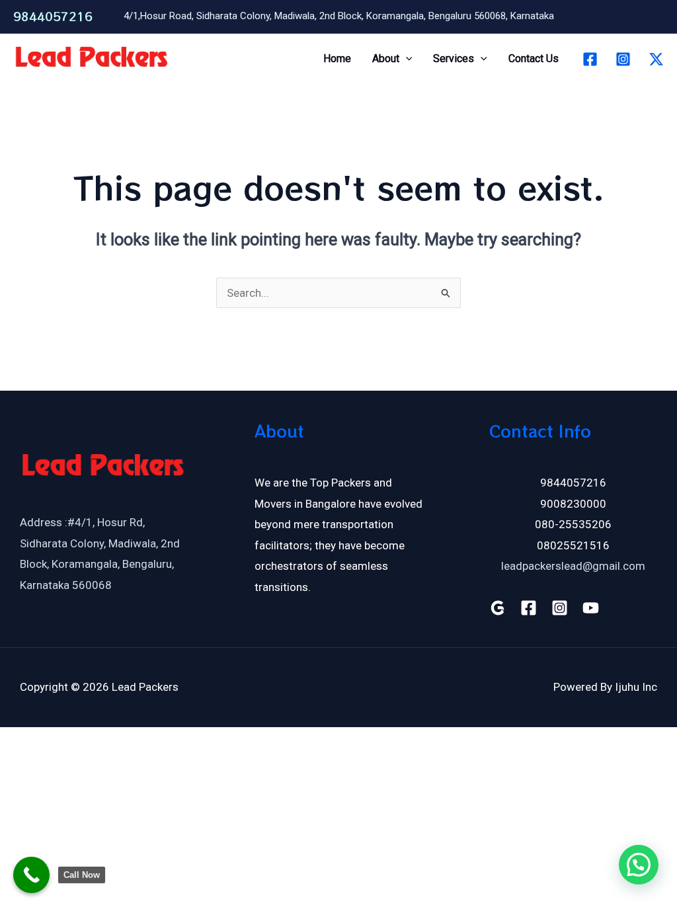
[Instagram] (623, 59)
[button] (406, 59)
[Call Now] (31, 875)
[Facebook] (590, 59)
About (385, 58)
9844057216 (53, 16)
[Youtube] (590, 608)
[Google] (497, 608)
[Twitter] (656, 59)
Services (453, 58)
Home (337, 58)
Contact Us (533, 58)
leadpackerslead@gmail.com (573, 565)
